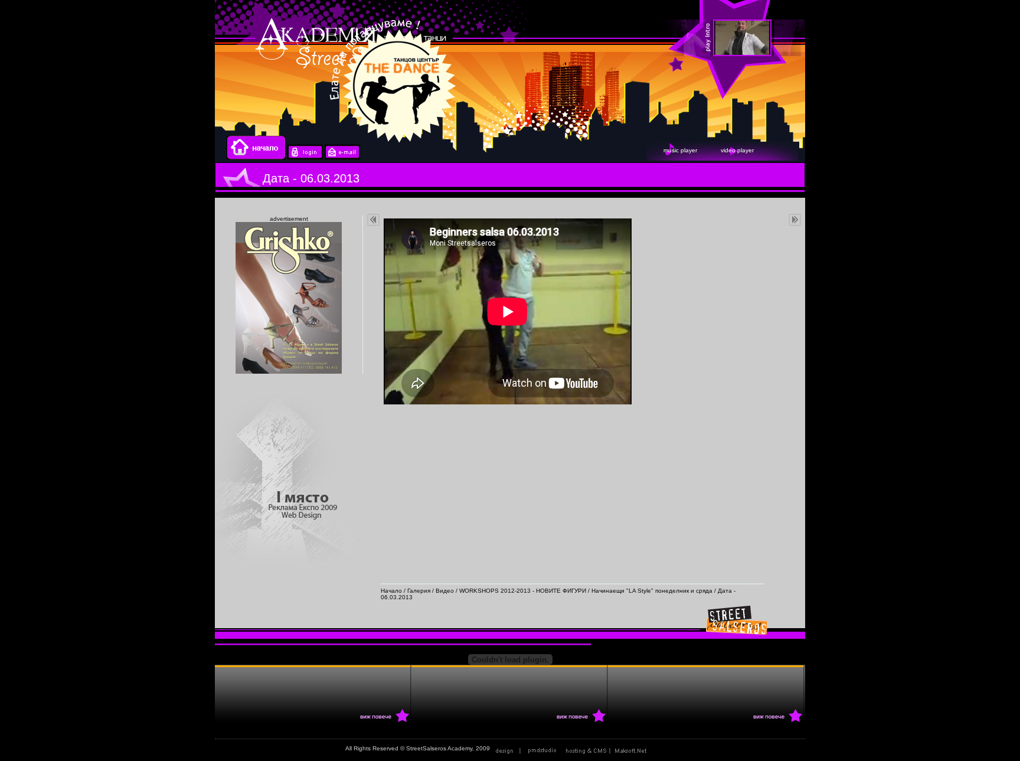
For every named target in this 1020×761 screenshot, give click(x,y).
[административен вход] (305, 157)
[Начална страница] (256, 157)
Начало (391, 590)
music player (680, 150)
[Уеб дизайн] (527, 748)
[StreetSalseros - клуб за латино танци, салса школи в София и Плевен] (881, 38)
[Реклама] (608, 748)
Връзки (665, 748)
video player (737, 150)
